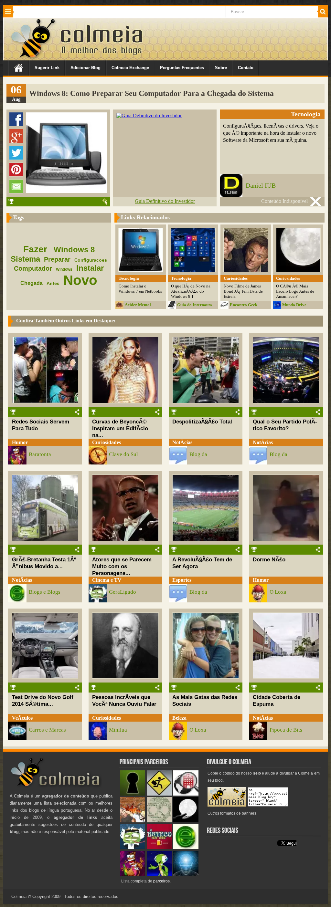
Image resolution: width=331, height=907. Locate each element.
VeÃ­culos (22, 718)
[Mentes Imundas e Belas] (185, 820)
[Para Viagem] (159, 794)
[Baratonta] (132, 874)
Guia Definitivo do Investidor (165, 201)
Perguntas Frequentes (182, 67)
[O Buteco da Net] (159, 847)
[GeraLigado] (132, 847)
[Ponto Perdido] (132, 794)
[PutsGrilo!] (159, 874)
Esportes (181, 580)
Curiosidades (106, 442)
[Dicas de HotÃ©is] (185, 794)
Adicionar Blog (85, 67)
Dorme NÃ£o (269, 559)
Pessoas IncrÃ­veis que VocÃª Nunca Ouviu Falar (124, 700)
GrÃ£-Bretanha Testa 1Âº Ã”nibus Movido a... (44, 562)
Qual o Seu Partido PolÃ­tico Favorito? (285, 425)
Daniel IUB (261, 185)
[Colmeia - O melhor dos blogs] (33, 58)
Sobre (221, 67)
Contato (245, 67)
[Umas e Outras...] (159, 820)
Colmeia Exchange (130, 67)
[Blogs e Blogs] (185, 847)
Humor (20, 442)
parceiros (161, 881)
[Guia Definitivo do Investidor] (149, 115)
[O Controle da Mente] (185, 874)
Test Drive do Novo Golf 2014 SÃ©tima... (42, 700)
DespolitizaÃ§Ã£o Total (202, 421)
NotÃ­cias (182, 442)
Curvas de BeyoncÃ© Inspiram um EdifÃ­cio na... (120, 428)
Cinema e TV (107, 580)
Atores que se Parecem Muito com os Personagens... (122, 566)
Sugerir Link (47, 67)
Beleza (179, 718)
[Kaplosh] (132, 820)
